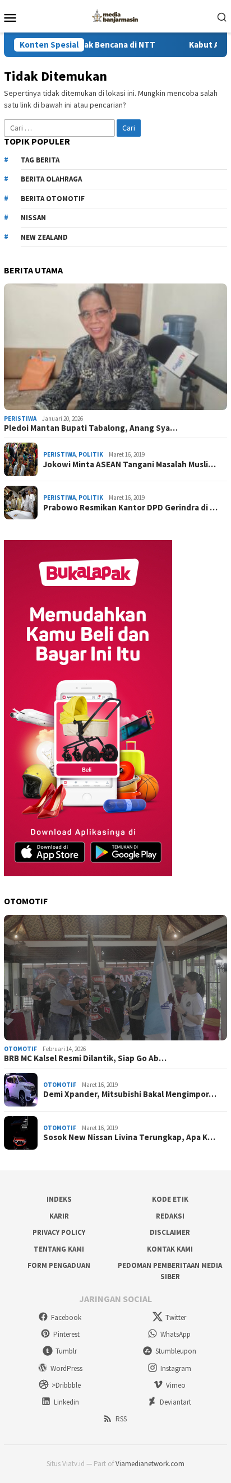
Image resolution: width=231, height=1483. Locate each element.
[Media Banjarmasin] (115, 15)
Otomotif (20, 1049)
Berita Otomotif (53, 198)
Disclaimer (170, 1232)
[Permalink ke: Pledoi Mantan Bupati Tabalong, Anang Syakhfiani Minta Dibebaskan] (115, 346)
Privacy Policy (59, 1232)
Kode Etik (170, 1199)
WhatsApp (175, 1334)
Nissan (33, 217)
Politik (90, 454)
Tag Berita (40, 160)
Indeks (59, 1199)
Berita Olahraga (51, 179)
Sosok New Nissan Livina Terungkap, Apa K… (129, 1137)
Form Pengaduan (58, 1265)
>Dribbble (66, 1385)
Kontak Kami (170, 1249)
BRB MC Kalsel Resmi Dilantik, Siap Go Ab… (85, 1058)
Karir (59, 1216)
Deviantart (175, 1402)
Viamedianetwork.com (150, 1463)
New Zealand (44, 237)
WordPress (66, 1368)
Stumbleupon (175, 1351)
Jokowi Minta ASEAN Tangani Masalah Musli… (129, 464)
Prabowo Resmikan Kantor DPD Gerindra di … (130, 508)
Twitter (175, 1317)
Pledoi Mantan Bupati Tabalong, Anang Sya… (91, 428)
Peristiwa (20, 418)
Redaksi (170, 1216)
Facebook (66, 1317)
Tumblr (66, 1351)
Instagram (175, 1368)
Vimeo (176, 1385)
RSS (121, 1419)
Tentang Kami (59, 1249)
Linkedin (66, 1402)
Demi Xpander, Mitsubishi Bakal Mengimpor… (129, 1094)
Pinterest (66, 1334)
